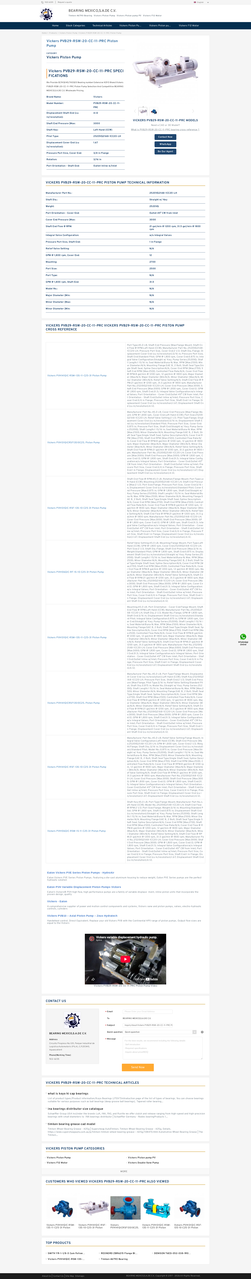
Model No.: (52, 288)
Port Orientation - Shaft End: (63, 165)
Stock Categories (75, 25)
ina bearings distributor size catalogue (75, 1109)
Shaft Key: (52, 129)
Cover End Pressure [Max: (60, 219)
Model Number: (55, 103)
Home (55, 25)
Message (110, 1039)
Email (109, 1011)
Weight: (50, 206)
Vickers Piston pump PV (162, 25)
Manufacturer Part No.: (59, 193)
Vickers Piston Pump (131, 25)
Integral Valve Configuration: (62, 235)
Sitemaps (79, 1276)
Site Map (70, 1276)
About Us (46, 1276)
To (108, 1018)
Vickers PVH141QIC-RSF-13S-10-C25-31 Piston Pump (76, 767)
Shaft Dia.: (52, 199)
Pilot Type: (52, 136)
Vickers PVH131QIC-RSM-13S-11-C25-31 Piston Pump (77, 637)
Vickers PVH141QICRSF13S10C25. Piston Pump (73, 703)
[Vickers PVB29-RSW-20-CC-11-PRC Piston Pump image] (165, 71)
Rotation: (51, 159)
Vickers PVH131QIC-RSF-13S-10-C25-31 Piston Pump (76, 508)
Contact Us (58, 1276)
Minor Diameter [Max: (58, 302)
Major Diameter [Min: (58, 295)
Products (53, 33)
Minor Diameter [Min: (58, 308)
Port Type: (52, 275)
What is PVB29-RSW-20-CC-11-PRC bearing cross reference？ (165, 129)
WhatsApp (165, 144)
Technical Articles (102, 25)
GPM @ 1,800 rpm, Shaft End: (62, 282)
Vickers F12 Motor (189, 25)
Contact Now (165, 137)
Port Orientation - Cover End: (62, 213)
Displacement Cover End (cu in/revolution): (62, 144)
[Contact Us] (243, 639)
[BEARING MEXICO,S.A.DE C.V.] (46, 14)
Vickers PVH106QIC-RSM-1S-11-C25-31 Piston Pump (76, 831)
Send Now (138, 1067)
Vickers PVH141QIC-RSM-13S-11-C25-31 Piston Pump (77, 375)
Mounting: (51, 262)
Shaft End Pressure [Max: (61, 123)
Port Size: (51, 268)
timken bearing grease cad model (71, 1124)
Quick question (114, 1032)
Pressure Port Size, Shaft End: (63, 242)
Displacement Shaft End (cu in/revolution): (62, 115)
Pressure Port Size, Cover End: (64, 153)
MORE (123, 1171)
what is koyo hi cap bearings (68, 1094)
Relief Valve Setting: (57, 248)
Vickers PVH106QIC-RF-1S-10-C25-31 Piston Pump (75, 572)
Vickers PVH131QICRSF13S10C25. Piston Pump (73, 442)
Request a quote (65, 2)
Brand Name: (53, 97)
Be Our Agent (165, 151)
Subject (110, 1025)
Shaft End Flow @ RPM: (59, 226)
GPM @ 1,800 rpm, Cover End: (63, 255)
